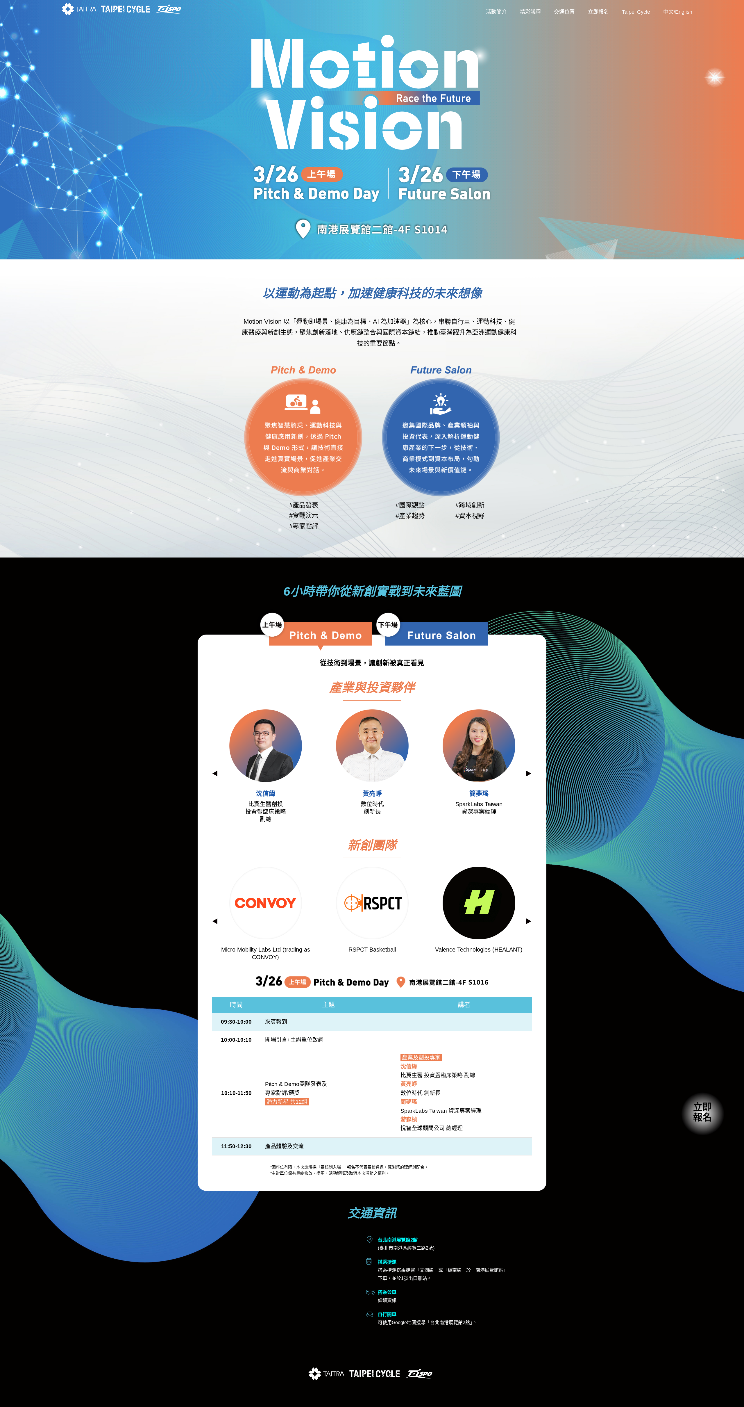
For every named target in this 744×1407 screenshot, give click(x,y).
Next (529, 773)
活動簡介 (496, 12)
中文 (668, 12)
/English (683, 12)
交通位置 (564, 12)
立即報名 (598, 12)
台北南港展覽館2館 (450, 1322)
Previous (215, 773)
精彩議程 (530, 12)
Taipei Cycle (636, 12)
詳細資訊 (387, 1300)
